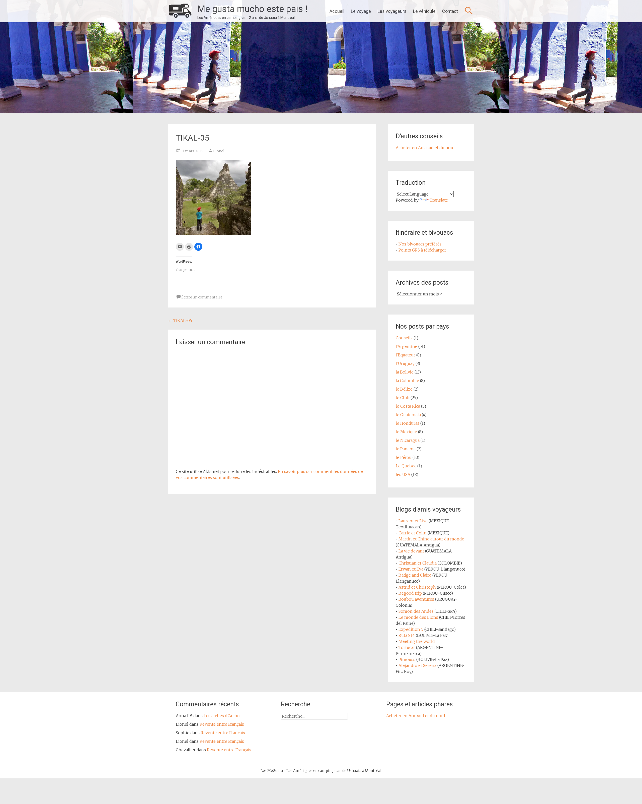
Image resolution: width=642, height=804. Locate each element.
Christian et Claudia (417, 563)
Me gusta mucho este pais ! (252, 9)
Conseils (404, 337)
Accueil (337, 11)
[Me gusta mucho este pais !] (180, 11)
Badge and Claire (414, 575)
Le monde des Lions (418, 617)
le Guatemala (408, 414)
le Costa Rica (408, 406)
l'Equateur (405, 354)
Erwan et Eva (410, 569)
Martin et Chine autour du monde (431, 538)
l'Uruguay (405, 363)
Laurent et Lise (413, 520)
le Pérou (404, 457)
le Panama (406, 448)
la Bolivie (405, 372)
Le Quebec (406, 465)
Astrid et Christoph (417, 587)
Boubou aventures (416, 599)
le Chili (403, 397)
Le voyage (361, 11)
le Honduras (407, 423)
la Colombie (407, 380)
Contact (450, 11)
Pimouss (406, 659)
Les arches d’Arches (223, 715)
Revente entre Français (222, 724)
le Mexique (406, 431)
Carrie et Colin (412, 532)
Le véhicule (424, 11)
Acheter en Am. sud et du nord (425, 147)
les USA (403, 474)
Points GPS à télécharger (422, 250)
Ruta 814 (406, 635)
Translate (439, 200)
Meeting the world (416, 641)
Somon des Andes (416, 611)
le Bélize (404, 389)
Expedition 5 (410, 629)
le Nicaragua (408, 440)
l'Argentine (406, 346)
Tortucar (406, 647)
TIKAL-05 (180, 320)
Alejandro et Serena (417, 665)
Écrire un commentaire (201, 297)
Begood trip (410, 593)
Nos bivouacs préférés (420, 243)
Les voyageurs (392, 11)
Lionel (218, 151)
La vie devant (411, 550)
